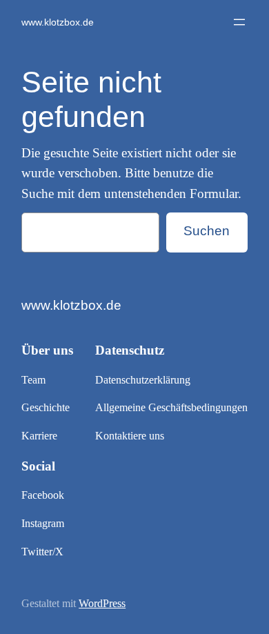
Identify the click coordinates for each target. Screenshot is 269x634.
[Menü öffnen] (239, 22)
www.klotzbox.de (57, 22)
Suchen (206, 231)
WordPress (102, 603)
